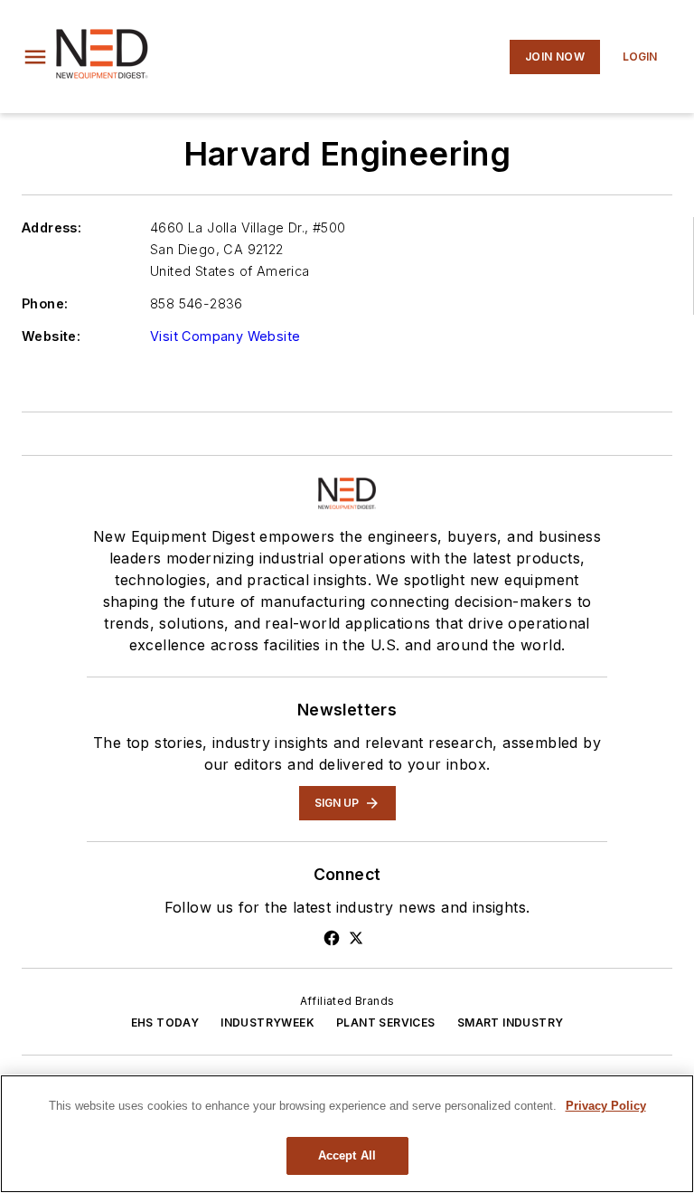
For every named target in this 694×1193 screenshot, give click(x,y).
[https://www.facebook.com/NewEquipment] (332, 938)
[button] (35, 57)
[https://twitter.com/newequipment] (356, 938)
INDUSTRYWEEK (267, 1022)
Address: (51, 227)
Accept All (347, 1155)
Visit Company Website (225, 336)
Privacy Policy (606, 1106)
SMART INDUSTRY (510, 1022)
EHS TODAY (165, 1022)
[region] (347, 1134)
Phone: (45, 303)
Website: (51, 336)
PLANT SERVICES (386, 1022)
